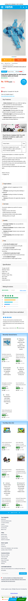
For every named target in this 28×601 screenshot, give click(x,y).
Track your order (4, 556)
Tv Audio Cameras (5, 522)
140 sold (17, 71)
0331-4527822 (20, 4)
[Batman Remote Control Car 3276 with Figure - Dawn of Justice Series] (7, 467)
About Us (3, 544)
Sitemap (3, 563)
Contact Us (3, 546)
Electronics (3, 519)
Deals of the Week (5, 560)
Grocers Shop (4, 527)
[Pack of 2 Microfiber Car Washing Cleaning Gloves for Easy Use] (21, 380)
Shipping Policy (4, 538)
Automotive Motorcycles (6, 521)
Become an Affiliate (5, 555)
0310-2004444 (12, 4)
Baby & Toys (3, 529)
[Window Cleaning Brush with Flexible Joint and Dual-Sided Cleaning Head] (7, 407)
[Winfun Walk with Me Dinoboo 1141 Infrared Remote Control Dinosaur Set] (21, 440)
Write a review (23, 290)
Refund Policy (4, 534)
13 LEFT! (24, 82)
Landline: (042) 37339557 (6, 549)
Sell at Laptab (4, 558)
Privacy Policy (4, 536)
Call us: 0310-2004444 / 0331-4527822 (9, 548)
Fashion (3, 524)
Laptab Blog (3, 561)
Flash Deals (4, 71)
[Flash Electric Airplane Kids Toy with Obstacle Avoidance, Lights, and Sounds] (7, 351)
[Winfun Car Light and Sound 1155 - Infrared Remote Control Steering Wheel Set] (7, 440)
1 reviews (12, 77)
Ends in (9, 71)
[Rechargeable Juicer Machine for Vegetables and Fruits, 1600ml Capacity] (7, 380)
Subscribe (23, 573)
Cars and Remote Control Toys (7, 96)
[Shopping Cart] (26, 7)
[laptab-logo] (9, 7)
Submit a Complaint (5, 539)
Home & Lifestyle (4, 526)
